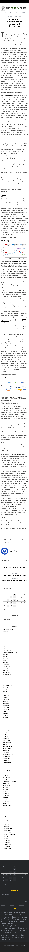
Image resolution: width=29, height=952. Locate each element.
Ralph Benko (6, 803)
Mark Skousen (6, 768)
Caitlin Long (6, 664)
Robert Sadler (6, 811)
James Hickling (6, 721)
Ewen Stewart (6, 699)
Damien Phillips (6, 672)
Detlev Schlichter (7, 682)
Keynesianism (5, 930)
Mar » (7, 609)
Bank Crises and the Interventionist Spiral (14, 574)
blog (2, 917)
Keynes (26, 928)
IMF (4, 420)
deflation (24, 917)
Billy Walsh (5, 660)
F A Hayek (11, 921)
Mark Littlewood (7, 764)
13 (7, 600)
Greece (19, 926)
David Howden (6, 678)
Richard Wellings (7, 805)
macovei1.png (5, 241)
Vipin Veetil (5, 850)
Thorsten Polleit (7, 832)
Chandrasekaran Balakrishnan (10, 652)
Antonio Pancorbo (7, 650)
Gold (8, 926)
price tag (19, 475)
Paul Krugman (8, 935)
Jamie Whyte (6, 727)
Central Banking (12, 917)
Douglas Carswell (7, 687)
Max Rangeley (6, 770)
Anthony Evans (6, 646)
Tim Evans (5, 693)
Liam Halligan (6, 758)
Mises (2, 933)
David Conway (6, 676)
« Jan (4, 609)
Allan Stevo (5, 639)
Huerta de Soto (9, 928)
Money (18, 933)
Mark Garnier (6, 760)
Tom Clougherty (7, 844)
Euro (8, 921)
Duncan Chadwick (7, 719)
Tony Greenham (6, 846)
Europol (5, 697)
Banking (8, 915)
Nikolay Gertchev (7, 775)
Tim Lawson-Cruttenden (9, 834)
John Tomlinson (6, 740)
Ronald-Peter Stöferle (8, 815)
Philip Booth (6, 793)
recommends (8, 230)
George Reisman (7, 705)
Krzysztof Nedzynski (8, 754)
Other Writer (15, 29)
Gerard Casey (6, 707)
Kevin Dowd (6, 797)
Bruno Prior (6, 662)
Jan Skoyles (5, 728)
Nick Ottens (6, 773)
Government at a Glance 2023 (16, 397)
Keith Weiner (6, 752)
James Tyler (6, 725)
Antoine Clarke (6, 648)
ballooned (6, 176)
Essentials (4, 921)
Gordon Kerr (6, 713)
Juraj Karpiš (6, 750)
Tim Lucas (5, 836)
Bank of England (16, 914)
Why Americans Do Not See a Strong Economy (14, 579)
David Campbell (7, 674)
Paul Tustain (6, 791)
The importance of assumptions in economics (14, 567)
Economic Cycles (10, 919)
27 (7, 605)
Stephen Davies (6, 820)
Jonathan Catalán (7, 742)
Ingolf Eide (5, 715)
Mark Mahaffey (7, 766)
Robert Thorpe (6, 813)
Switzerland (4, 124)
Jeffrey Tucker (6, 730)
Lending (17, 930)
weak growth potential (13, 504)
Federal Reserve (18, 921)
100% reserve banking (6, 912)
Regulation (12, 937)
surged (6, 155)
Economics (10, 16)
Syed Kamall (6, 824)
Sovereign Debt (6, 939)
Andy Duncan (6, 642)
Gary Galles (6, 701)
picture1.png (4, 378)
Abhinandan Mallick (8, 629)
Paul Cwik (5, 789)
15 (14, 600)
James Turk (5, 723)
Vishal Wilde (6, 852)
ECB (2, 919)
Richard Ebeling (6, 691)
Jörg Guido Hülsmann (8, 746)
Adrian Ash (5, 631)
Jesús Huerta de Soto (8, 732)
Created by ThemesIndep (20, 945)
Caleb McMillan (7, 666)
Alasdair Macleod (7, 635)
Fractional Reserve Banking (18, 923)
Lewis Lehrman (6, 756)
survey (4, 195)
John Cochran (6, 736)
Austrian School (17, 912)
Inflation (15, 928)
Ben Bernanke (23, 914)
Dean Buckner (6, 680)
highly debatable (15, 454)
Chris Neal (5, 668)
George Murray (6, 703)
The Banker (6, 826)
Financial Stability (7, 923)
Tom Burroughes (7, 842)
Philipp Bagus (6, 801)
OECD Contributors (8, 777)
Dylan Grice (6, 695)
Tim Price (5, 838)
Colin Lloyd (5, 670)
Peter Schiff (13, 935)
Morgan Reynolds (7, 771)
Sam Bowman (6, 816)
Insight (21, 928)
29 (14, 605)
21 (11, 603)
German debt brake (9, 95)
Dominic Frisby (6, 684)
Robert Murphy (6, 809)
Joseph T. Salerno (7, 748)
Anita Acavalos (6, 644)
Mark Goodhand (7, 762)
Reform (7, 937)
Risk (16, 937)
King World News (13, 930)
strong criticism (9, 271)
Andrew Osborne (7, 641)
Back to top (13, 949)
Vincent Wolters (7, 848)
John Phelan (6, 738)
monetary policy (10, 933)
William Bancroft (7, 854)
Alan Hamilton (6, 633)
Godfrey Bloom (6, 711)
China (20, 917)
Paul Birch (5, 787)
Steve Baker (6, 822)
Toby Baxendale (7, 840)
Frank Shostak (6, 689)
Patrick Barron (6, 783)
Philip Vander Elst (7, 795)
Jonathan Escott (7, 744)
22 (14, 603)
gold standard (13, 926)
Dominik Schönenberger (9, 685)
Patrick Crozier (6, 785)
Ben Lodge (5, 658)
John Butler (5, 734)
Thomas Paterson (7, 830)
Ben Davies (5, 654)
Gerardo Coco (6, 709)
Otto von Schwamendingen (9, 781)
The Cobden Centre (7, 828)
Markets (23, 930)
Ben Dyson (5, 656)
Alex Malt (5, 637)
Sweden (22, 138)
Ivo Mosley (5, 717)
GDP (5, 926)
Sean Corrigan (6, 818)
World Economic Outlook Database (19, 261)
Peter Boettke (6, 799)
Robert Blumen (6, 807)
